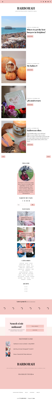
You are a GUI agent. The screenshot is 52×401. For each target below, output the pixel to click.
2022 (26, 286)
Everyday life (21, 266)
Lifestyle (27, 270)
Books (31, 263)
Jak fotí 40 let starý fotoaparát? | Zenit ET (26, 234)
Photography (21, 276)
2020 (26, 289)
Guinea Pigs (22, 267)
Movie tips (24, 273)
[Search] (32, 205)
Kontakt (32, 392)
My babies (31, 273)
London (31, 272)
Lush (20, 273)
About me (21, 263)
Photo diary (30, 275)
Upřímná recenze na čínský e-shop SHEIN (26, 218)
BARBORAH (26, 8)
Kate (34, 398)
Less (3, 156)
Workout (23, 279)
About (38, 392)
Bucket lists (22, 264)
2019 (26, 291)
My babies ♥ (32, 66)
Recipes (27, 276)
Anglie (26, 263)
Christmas (27, 269)
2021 (26, 288)
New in (20, 275)
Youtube (29, 279)
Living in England (23, 272)
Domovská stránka (18, 392)
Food (32, 266)
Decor (28, 264)
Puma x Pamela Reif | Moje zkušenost (26, 250)
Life (23, 270)
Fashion (28, 266)
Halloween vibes (34, 130)
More (48, 156)
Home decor (21, 269)
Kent (33, 269)
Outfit (24, 275)
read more (30, 36)
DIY (32, 264)
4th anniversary (34, 100)
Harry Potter (29, 267)
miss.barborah (31, 301)
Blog (26, 392)
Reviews (32, 276)
